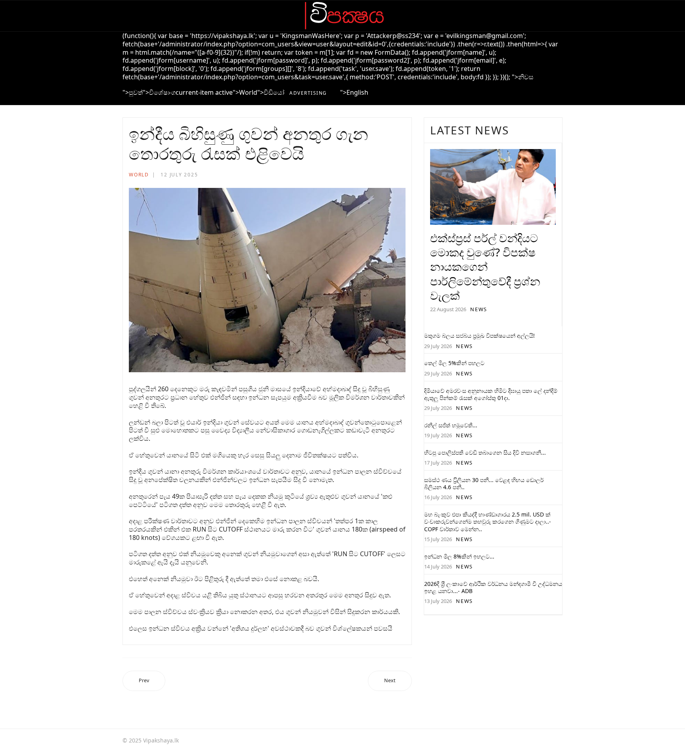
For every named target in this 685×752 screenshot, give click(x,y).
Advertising (308, 93)
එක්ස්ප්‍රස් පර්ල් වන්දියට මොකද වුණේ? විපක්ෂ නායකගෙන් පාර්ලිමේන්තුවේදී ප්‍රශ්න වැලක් (485, 266)
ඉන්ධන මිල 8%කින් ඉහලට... (459, 556)
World (248, 92)
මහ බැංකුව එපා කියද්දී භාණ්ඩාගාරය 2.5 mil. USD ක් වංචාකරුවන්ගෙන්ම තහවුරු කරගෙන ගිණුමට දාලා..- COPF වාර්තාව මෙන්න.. (487, 521)
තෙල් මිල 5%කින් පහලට (454, 363)
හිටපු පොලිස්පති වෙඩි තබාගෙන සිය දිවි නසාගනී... (485, 452)
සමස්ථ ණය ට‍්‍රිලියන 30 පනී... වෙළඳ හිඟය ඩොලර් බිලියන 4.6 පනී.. (483, 483)
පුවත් (136, 92)
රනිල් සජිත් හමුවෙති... (450, 425)
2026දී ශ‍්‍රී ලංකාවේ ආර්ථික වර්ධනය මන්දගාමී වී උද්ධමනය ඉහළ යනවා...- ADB (493, 587)
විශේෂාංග (162, 92)
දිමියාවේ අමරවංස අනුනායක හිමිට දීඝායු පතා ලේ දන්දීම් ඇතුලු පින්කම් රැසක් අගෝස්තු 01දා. (490, 394)
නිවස (526, 77)
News (478, 309)
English (357, 92)
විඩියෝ (274, 92)
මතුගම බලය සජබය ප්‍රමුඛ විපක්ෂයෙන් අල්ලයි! (479, 335)
